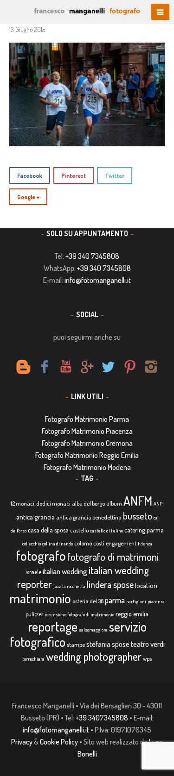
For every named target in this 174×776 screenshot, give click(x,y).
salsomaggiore (93, 629)
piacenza (156, 601)
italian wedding (65, 571)
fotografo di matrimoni (113, 556)
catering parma (144, 530)
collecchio (31, 543)
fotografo (41, 555)
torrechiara (33, 659)
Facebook (29, 175)
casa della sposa (48, 530)
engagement (121, 543)
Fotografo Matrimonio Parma (87, 419)
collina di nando (57, 543)
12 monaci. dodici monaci (41, 503)
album (114, 503)
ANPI (159, 504)
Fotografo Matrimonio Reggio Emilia (87, 455)
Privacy (21, 741)
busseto (137, 516)
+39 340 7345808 (92, 256)
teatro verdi (148, 644)
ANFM (137, 500)
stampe (76, 644)
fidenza (145, 543)
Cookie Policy (59, 741)
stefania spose (107, 644)
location (146, 585)
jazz (57, 586)
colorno (83, 543)
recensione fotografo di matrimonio (79, 614)
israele (33, 572)
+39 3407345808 (102, 717)
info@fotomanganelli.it (97, 280)
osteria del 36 (87, 601)
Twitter (114, 175)
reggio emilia (132, 614)
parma (115, 600)
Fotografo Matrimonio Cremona (87, 443)
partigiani (136, 601)
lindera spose (110, 584)
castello (79, 530)
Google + (28, 196)
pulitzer (34, 614)
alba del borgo (88, 503)
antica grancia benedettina (89, 517)
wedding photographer (94, 656)
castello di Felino (106, 530)
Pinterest (73, 175)
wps (147, 658)
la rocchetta (73, 586)
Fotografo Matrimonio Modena (87, 467)
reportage (52, 626)
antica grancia (35, 517)
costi (98, 543)
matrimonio (40, 598)
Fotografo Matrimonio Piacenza (87, 431)
